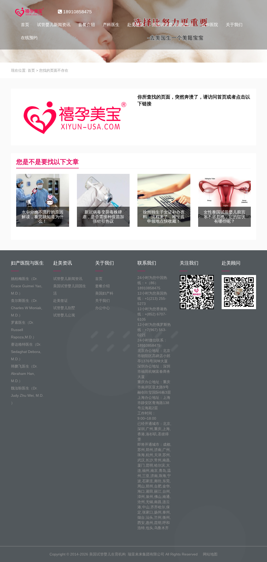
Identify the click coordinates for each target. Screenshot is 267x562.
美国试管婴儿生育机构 (107, 554)
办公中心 (102, 308)
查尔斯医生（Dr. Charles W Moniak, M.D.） (26, 307)
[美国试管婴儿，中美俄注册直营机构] (29, 11)
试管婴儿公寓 (64, 315)
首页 (25, 24)
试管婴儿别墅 (64, 308)
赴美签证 (135, 24)
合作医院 (209, 24)
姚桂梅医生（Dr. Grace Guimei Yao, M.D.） (26, 286)
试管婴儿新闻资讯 (53, 24)
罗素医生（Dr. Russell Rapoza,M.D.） (23, 329)
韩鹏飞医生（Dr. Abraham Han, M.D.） (24, 373)
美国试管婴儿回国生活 (172, 24)
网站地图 (210, 554)
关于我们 (234, 24)
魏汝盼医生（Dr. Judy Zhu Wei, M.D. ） (27, 395)
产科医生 (111, 24)
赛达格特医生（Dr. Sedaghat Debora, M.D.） (26, 351)
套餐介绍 (86, 24)
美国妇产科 (104, 293)
